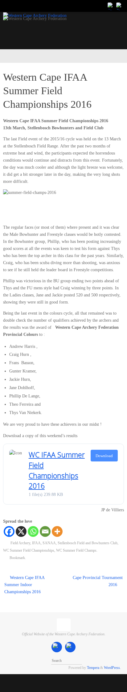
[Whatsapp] (33, 531)
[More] (57, 531)
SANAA (49, 543)
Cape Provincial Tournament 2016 (98, 581)
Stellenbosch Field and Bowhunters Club (87, 543)
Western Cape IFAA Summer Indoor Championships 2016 (24, 584)
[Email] (45, 531)
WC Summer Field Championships (28, 550)
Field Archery (20, 543)
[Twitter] (119, 6)
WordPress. (112, 668)
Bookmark (17, 558)
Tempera (93, 668)
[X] (21, 531)
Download (104, 455)
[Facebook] (111, 6)
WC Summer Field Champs (76, 550)
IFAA (36, 543)
